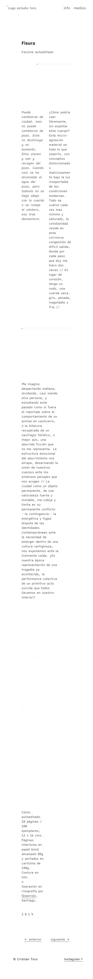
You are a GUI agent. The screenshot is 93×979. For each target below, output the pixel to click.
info (67, 8)
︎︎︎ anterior (32, 939)
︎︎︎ (73, 959)
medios (80, 8)
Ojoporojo (29, 896)
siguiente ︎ (60, 939)
